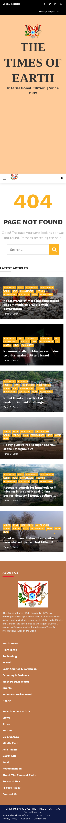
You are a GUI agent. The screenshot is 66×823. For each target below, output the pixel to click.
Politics (25, 342)
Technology (10, 656)
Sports (7, 688)
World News (46, 294)
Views (34, 294)
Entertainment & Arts (16, 711)
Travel (7, 662)
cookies (25, 818)
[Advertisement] (33, 139)
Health (7, 700)
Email (20, 288)
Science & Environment (17, 694)
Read (15, 291)
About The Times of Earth (19, 775)
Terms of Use (11, 781)
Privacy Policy (11, 787)
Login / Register (11, 4)
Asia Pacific (9, 288)
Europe (7, 730)
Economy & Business (16, 675)
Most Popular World (16, 681)
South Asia (24, 294)
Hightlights (31, 288)
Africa (7, 432)
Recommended (27, 291)
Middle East (46, 338)
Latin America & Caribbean (20, 668)
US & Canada (11, 736)
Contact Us (10, 794)
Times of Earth (10, 313)
